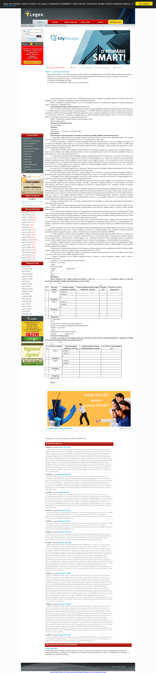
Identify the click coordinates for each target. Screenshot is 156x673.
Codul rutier (27, 167)
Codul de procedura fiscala (32, 141)
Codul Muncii (28, 156)
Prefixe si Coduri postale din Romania (71, 672)
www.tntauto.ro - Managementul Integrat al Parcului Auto (50, 26)
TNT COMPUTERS (118, 667)
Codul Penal (27, 159)
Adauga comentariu (125, 428)
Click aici (33, 40)
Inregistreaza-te (33, 38)
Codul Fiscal (27, 138)
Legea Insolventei (29, 151)
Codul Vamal (28, 162)
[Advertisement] (32, 99)
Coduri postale (54, 672)
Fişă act (74, 67)
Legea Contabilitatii (30, 143)
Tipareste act (119, 67)
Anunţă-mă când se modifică (57, 67)
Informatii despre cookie (49, 667)
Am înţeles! (144, 3)
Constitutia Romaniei (30, 164)
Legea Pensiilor (28, 146)
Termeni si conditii (37, 667)
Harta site (29, 667)
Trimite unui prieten (103, 67)
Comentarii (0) (87, 67)
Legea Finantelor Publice (31, 149)
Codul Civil (27, 154)
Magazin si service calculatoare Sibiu (94, 672)
